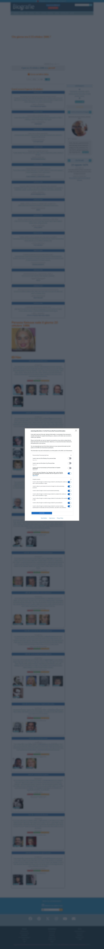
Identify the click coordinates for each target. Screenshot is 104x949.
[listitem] (52, 455)
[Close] (76, 431)
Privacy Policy (60, 518)
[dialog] (52, 474)
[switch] (69, 458)
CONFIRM (41, 513)
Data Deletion (44, 518)
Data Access (52, 518)
